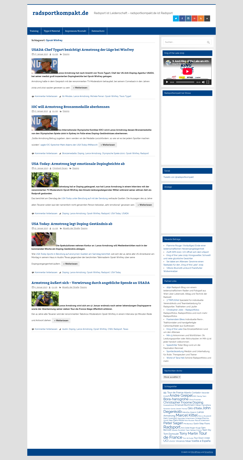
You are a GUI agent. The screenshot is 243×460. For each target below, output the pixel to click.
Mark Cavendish (170, 418)
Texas (125, 329)
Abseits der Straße (71, 228)
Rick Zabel (185, 428)
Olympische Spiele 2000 (113, 153)
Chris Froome (195, 400)
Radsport (144, 153)
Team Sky (206, 430)
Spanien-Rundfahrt (178, 430)
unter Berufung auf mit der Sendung (84, 198)
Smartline (209, 452)
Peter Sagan (173, 423)
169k (168, 287)
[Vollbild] (207, 82)
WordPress (195, 452)
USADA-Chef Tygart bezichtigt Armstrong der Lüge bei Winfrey (83, 49)
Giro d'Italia (195, 408)
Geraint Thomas (181, 409)
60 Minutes (67, 96)
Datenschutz (98, 31)
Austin (65, 329)
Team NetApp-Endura (194, 430)
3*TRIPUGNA (172, 300)
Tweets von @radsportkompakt (178, 177)
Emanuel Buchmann (185, 405)
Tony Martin (188, 433)
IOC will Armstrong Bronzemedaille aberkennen (71, 106)
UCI (165, 440)
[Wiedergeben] (167, 82)
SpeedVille (171, 345)
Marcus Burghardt (204, 416)
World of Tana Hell (175, 358)
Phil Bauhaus (188, 424)
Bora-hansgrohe (175, 399)
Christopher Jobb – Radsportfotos (182, 310)
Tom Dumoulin (171, 433)
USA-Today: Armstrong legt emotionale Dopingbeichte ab (78, 163)
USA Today (116, 213)
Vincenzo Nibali (183, 441)
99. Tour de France (173, 392)
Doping (66, 54)
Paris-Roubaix (189, 420)
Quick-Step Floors (202, 423)
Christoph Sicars (60, 168)
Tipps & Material (52, 31)
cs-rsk (55, 54)
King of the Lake (174, 329)
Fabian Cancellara (203, 405)
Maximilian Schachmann (186, 418)
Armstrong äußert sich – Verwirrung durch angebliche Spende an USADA (91, 282)
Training (34, 31)
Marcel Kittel (187, 415)
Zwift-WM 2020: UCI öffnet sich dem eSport (187, 252)
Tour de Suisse (188, 438)
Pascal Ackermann (202, 420)
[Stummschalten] (203, 82)
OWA (110, 329)
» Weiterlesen (80, 87)
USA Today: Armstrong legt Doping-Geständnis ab (72, 223)
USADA (125, 213)
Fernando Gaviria (169, 409)
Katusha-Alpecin (189, 412)
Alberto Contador (192, 392)
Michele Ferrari (97, 96)
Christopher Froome (177, 402)
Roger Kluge (195, 428)
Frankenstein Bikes (175, 319)
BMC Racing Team (199, 396)
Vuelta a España (201, 440)
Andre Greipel (181, 395)
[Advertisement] (187, 211)
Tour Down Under (202, 438)
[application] (187, 71)
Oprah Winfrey (111, 96)
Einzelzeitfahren (168, 405)
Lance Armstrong (81, 96)
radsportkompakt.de (60, 12)
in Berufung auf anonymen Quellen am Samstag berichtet (73, 254)
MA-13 (169, 335)
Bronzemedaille (69, 153)
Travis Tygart (125, 96)
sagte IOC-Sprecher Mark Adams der (68, 145)
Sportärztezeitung (175, 351)
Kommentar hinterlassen (46, 96)
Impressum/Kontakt (75, 31)
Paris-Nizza (178, 420)
